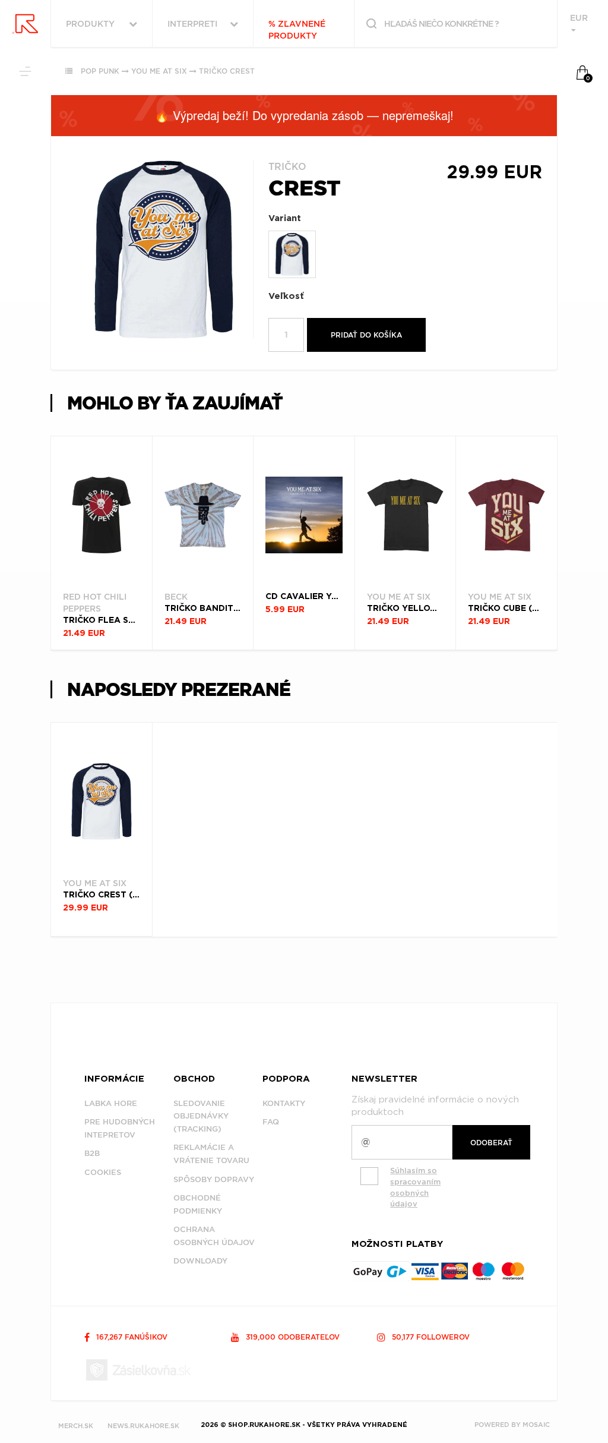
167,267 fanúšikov (130, 1336)
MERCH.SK (75, 1426)
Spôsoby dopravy (213, 1179)
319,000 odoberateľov (291, 1336)
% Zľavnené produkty (296, 29)
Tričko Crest (227, 71)
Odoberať (491, 1142)
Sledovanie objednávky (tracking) (201, 1116)
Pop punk (100, 71)
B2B (92, 1153)
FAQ (270, 1121)
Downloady (200, 1260)
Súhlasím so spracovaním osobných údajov (415, 1187)
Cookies (102, 1172)
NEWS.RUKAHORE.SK (143, 1426)
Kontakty (283, 1103)
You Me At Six (159, 71)
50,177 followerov (430, 1336)
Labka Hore (110, 1103)
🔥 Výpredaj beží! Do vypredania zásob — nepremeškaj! (304, 115)
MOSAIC (536, 1424)
